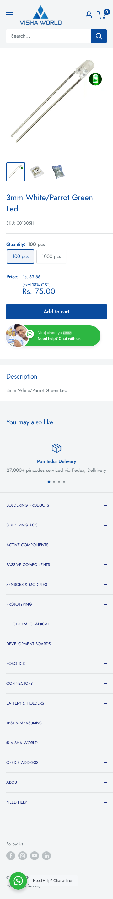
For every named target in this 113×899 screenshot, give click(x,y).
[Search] (99, 36)
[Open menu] (9, 14)
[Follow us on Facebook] (10, 855)
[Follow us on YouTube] (34, 855)
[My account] (89, 14)
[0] (101, 15)
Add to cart (56, 311)
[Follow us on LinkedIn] (46, 855)
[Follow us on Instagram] (22, 855)
